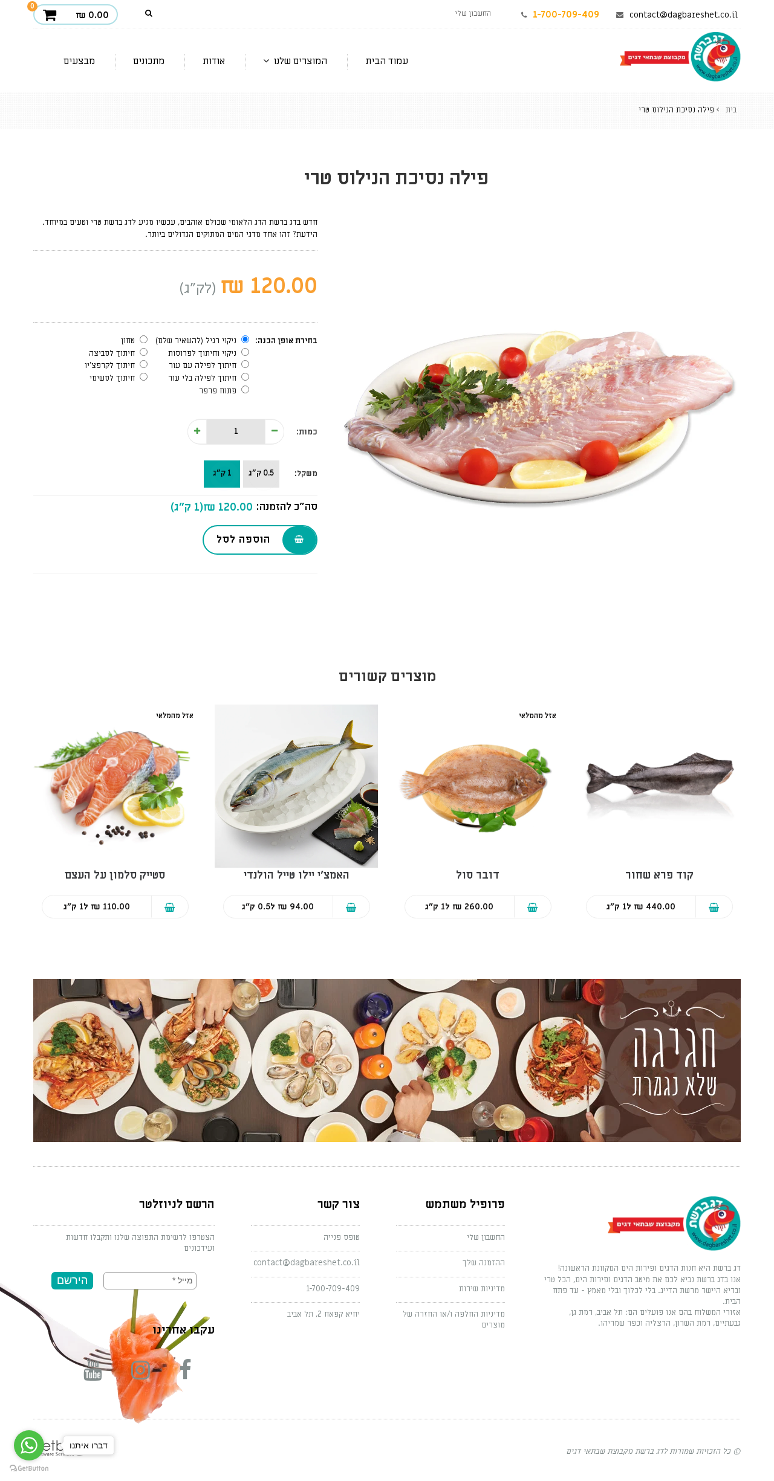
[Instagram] (149, 1371)
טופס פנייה (342, 1237)
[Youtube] (104, 1371)
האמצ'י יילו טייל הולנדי (297, 875)
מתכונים (148, 61)
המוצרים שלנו (299, 61)
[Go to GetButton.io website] (29, 1469)
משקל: (305, 473)
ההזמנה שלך (484, 1262)
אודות (214, 61)
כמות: (306, 432)
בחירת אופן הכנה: (286, 340)
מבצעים (79, 61)
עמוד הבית (386, 61)
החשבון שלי (486, 1237)
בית (731, 110)
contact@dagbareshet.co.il (683, 15)
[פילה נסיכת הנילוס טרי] (538, 406)
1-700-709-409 (566, 14)
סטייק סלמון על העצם (115, 875)
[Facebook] (194, 1371)
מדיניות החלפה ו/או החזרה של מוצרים (454, 1319)
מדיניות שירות (482, 1288)
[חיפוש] (149, 13)
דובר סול (477, 875)
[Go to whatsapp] (29, 1445)
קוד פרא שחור (659, 875)
